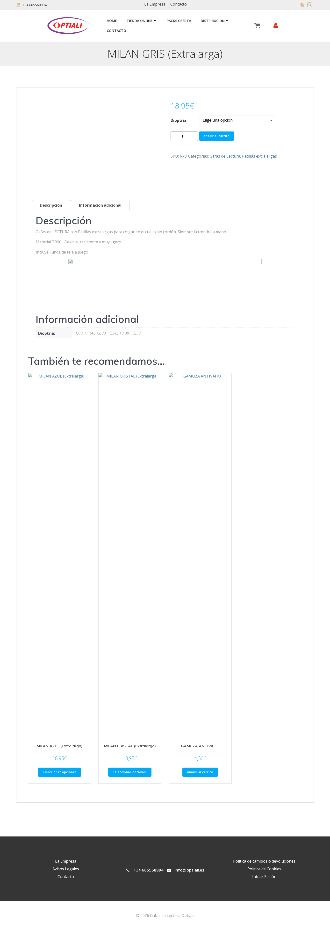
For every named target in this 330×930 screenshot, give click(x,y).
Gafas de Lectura (225, 156)
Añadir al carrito (216, 136)
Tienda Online (140, 20)
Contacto (116, 30)
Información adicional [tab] (100, 205)
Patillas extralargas (259, 156)
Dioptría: (179, 120)
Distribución (213, 20)
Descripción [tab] (51, 205)
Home (112, 20)
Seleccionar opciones (60, 772)
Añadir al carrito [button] (200, 772)
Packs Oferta (179, 20)
